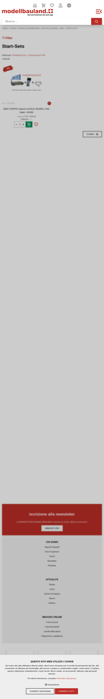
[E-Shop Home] (27, 13)
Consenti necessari (40, 691)
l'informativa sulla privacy (66, 678)
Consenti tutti (66, 691)
